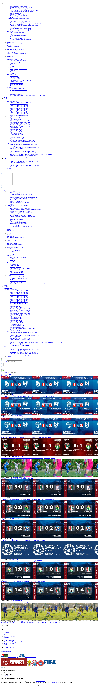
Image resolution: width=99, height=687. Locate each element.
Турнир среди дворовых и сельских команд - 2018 (23, 141)
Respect (12, 17)
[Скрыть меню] (1, 370)
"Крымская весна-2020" (16, 130)
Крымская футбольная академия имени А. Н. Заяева (23, 144)
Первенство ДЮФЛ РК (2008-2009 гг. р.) (20, 102)
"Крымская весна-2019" (16, 132)
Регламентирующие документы (18, 37)
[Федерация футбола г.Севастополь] (34, 666)
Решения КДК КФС (12, 50)
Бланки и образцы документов (18, 38)
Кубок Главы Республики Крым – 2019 (20, 125)
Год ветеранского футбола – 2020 (18, 90)
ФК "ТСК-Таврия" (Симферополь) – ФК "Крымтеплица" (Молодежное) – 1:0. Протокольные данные (27, 396)
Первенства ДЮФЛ (12, 101)
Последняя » (7, 632)
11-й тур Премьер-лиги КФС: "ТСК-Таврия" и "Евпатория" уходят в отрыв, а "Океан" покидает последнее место (30, 622)
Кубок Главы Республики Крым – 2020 (20, 123)
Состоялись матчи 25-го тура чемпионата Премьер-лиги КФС (17, 478)
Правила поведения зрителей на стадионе (21, 39)
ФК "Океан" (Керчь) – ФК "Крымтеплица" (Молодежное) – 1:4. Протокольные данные (24, 602)
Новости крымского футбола (14, 56)
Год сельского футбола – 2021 (18, 88)
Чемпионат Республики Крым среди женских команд (24, 164)
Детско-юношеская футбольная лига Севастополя (23, 155)
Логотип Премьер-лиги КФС (17, 13)
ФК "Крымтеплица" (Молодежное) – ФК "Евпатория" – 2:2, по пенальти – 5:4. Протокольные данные (28, 458)
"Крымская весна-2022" (16, 127)
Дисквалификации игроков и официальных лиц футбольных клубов (28, 95)
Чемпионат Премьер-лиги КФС (15, 43)
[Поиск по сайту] (1, 359)
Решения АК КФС (11, 52)
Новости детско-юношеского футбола (20, 157)
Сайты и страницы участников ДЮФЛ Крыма (22, 151)
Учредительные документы (17, 32)
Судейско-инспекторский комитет (19, 20)
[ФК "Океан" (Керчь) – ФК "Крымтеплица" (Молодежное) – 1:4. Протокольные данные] (16, 599)
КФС (5, 3)
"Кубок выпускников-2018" (17, 139)
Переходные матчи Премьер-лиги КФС (20, 80)
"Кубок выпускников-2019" (17, 137)
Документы (10, 31)
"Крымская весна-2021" (16, 129)
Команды (12, 64)
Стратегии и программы (16, 34)
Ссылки (9, 87)
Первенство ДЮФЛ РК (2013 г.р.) (19, 108)
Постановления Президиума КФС (16, 49)
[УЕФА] (41, 666)
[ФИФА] (50, 666)
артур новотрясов (6, 374)
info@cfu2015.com (9, 675)
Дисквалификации (12, 55)
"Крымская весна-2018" (16, 133)
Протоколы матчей (12, 48)
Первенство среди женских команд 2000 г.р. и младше (24, 165)
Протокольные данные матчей (18, 92)
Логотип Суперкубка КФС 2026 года (19, 16)
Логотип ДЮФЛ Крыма (16, 148)
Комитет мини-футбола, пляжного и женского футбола (24, 25)
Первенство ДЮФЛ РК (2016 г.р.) (19, 112)
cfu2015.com (4, 375)
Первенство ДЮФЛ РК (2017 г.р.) (19, 113)
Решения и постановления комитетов (17, 53)
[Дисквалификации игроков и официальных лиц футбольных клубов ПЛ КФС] (16, 558)
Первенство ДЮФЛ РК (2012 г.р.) (19, 106)
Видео (11, 91)
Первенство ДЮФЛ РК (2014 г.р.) (19, 109)
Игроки (6, 98)
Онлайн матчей (14, 76)
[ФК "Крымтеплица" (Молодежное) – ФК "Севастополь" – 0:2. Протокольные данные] (16, 537)
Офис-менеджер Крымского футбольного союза (22, 9)
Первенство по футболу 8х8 (17, 162)
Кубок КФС (10, 45)
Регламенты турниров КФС (17, 85)
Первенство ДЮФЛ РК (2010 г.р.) (19, 104)
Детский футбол (8, 99)
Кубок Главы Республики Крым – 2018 (20, 126)
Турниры (6, 57)
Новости (6, 41)
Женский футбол (11, 159)
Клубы (5, 97)
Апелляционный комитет (16, 27)
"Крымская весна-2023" (16, 119)
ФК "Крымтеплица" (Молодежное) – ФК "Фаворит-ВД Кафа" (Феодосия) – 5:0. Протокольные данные (28, 499)
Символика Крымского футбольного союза (21, 11)
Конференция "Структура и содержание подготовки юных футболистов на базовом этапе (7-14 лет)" (36, 154)
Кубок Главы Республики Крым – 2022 (20, 120)
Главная (6, 2)
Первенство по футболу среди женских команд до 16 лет (25, 161)
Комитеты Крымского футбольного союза (18, 18)
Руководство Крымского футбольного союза (21, 7)
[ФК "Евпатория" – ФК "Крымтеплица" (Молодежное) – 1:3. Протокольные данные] (16, 414)
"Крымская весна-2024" (16, 118)
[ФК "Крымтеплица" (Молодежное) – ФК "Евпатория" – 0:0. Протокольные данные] (16, 517)
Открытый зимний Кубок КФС (18, 81)
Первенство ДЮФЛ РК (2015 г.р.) (19, 111)
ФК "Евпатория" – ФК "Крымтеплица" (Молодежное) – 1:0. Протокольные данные (23, 581)
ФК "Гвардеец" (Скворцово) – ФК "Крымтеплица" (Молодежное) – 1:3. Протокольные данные (26, 437)
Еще (8, 143)
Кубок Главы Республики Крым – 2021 (20, 122)
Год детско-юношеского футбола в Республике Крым (24, 153)
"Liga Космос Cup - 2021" (16, 134)
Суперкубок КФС (14, 77)
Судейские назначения (13, 46)
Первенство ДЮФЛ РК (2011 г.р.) (19, 105)
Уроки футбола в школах (16, 146)
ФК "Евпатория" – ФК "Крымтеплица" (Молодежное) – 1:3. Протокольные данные (23, 416)
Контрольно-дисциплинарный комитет (20, 21)
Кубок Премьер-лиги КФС (17, 84)
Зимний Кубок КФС (15, 78)
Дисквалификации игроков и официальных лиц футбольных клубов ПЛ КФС (21, 561)
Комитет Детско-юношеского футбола (20, 24)
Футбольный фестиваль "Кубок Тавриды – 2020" (23, 140)
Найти (5, 361)
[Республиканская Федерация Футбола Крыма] (29, 666)
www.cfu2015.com (40, 681)
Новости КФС (10, 42)
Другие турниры (11, 74)
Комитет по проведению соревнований (20, 28)
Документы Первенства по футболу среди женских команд (25, 166)
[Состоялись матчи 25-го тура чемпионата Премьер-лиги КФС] (16, 475)
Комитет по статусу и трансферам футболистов (22, 30)
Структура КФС (11, 4)
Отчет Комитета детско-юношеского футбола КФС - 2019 (25, 147)
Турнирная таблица (15, 62)
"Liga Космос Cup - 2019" (16, 136)
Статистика (13, 63)
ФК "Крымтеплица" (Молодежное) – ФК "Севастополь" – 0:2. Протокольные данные (23, 540)
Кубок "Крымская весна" (16, 83)
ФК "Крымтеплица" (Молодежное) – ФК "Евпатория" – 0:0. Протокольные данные (23, 519)
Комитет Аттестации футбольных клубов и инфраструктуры (26, 23)
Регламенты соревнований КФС (18, 35)
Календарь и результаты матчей (18, 60)
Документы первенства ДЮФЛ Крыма (20, 150)
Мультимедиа (7, 651)
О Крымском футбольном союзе (18, 6)
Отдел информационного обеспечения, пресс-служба (24, 10)
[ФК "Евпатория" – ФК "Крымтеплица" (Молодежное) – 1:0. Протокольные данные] (16, 578)
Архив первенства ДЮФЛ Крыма (19, 115)
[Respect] (14, 666)
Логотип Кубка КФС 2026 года (18, 14)
